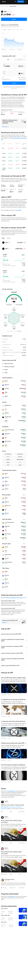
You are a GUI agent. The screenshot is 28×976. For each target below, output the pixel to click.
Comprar (14, 83)
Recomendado (13, 494)
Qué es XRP (3, 922)
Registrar (14, 19)
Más (24, 56)
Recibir (20, 59)
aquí (2, 219)
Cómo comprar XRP (5, 915)
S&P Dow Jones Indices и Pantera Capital (12, 805)
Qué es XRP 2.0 (4, 908)
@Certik (19, 331)
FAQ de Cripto (11, 896)
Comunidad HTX (11, 791)
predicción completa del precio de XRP (14, 597)
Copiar (23, 254)
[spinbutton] (10, 66)
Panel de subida (13, 519)
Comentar (5, 874)
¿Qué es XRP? (18, 210)
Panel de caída (13, 543)
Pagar (8, 59)
